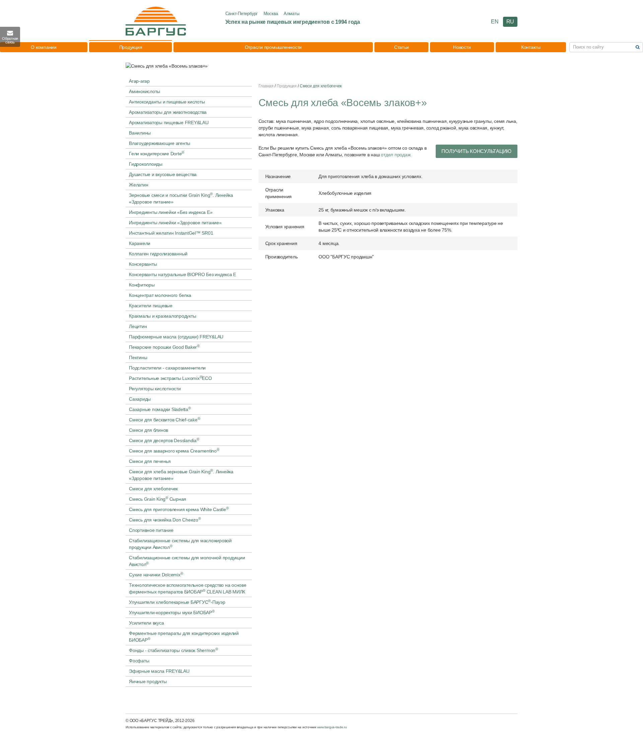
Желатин (138, 184)
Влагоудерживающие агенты (159, 143)
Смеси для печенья (150, 461)
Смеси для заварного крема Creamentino (174, 450)
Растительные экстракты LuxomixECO (170, 378)
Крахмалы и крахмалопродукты (162, 316)
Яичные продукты (147, 681)
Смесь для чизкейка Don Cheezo (165, 519)
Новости (462, 47)
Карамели (139, 243)
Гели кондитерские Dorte (156, 153)
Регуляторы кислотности (155, 388)
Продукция (130, 47)
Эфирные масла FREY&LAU (159, 671)
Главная (266, 86)
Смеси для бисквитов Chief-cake (164, 419)
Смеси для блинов (148, 430)
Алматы (291, 13)
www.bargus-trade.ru (332, 727)
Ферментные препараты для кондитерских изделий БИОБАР (184, 637)
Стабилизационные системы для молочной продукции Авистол (187, 561)
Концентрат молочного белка (160, 295)
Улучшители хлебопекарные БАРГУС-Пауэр (177, 602)
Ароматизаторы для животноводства (168, 112)
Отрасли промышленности (273, 47)
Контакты (531, 47)
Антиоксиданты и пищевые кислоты (167, 101)
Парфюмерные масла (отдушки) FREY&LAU (176, 336)
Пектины (138, 357)
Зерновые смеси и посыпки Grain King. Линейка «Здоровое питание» (181, 198)
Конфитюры (142, 285)
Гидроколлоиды (145, 164)
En (495, 21)
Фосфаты (139, 660)
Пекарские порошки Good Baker (164, 347)
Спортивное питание (151, 530)
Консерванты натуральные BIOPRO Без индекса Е (182, 274)
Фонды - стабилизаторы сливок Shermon (173, 650)
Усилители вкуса (146, 623)
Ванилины (140, 133)
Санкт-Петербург (241, 13)
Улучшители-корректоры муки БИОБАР (172, 612)
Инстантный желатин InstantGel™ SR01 (171, 233)
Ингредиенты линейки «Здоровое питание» (175, 222)
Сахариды (140, 399)
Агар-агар (139, 81)
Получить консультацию (476, 151)
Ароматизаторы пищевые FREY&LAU (169, 122)
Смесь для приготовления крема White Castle (178, 509)
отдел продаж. (396, 154)
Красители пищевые (150, 305)
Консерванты (143, 264)
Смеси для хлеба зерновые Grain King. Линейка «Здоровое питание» (181, 474)
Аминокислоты (144, 91)
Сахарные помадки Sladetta (160, 409)
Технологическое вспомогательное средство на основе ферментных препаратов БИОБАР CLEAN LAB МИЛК (187, 588)
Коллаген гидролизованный (158, 253)
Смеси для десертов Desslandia (164, 440)
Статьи (401, 47)
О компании (44, 47)
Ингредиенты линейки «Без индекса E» (170, 212)
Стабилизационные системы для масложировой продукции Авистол (180, 544)
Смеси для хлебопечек (153, 488)
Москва (271, 13)
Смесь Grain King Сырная (157, 499)
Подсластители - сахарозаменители (167, 368)
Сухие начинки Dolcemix (156, 574)
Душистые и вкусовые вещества (163, 174)
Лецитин (138, 326)
